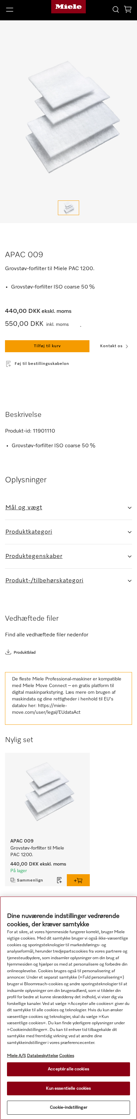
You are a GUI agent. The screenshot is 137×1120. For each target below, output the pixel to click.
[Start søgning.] (115, 9)
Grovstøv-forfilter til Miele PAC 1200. (38, 851)
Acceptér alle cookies (68, 1069)
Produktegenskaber (34, 556)
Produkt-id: (18, 431)
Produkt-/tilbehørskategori (44, 581)
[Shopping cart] (127, 10)
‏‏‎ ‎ (80, 325)
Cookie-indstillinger (68, 1107)
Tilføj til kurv (47, 346)
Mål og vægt (23, 508)
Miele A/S (16, 1056)
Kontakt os (111, 346)
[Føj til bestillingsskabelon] (60, 880)
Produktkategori (28, 532)
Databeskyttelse (42, 1056)
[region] (68, 1008)
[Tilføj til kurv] (78, 880)
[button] (23, 10)
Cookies (66, 1056)
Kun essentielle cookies (68, 1088)
